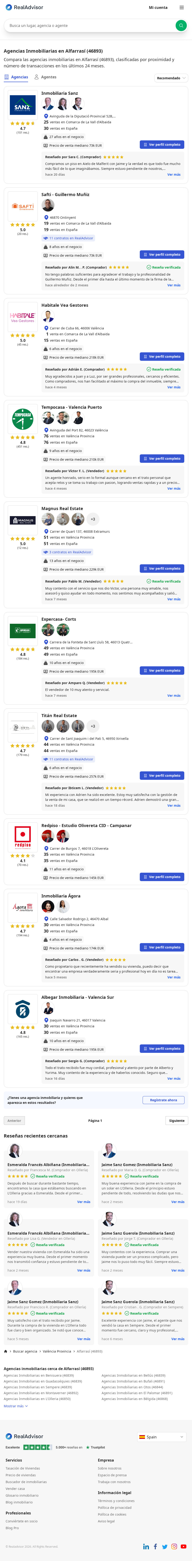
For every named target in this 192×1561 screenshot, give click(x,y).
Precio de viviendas (21, 1475)
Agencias (19, 77)
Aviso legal (106, 1521)
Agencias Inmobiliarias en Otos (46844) (132, 1387)
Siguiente (177, 1120)
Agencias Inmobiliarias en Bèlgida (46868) (135, 1399)
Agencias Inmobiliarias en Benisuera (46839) (39, 1375)
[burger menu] (181, 7)
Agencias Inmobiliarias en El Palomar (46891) (137, 1393)
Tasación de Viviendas (23, 1468)
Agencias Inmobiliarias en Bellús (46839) (133, 1375)
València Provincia (57, 1351)
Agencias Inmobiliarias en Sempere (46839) (38, 1387)
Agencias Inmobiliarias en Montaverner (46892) (41, 1393)
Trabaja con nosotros (114, 1482)
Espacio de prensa (112, 1475)
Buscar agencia (25, 1351)
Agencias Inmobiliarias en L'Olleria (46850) (37, 1399)
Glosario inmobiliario (22, 1495)
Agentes (48, 77)
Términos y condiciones (116, 1501)
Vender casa (15, 1488)
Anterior (14, 1120)
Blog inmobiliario (19, 1502)
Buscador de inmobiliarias (26, 1482)
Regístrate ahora (163, 1100)
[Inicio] (5, 1351)
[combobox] (96, 25)
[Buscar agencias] (181, 25)
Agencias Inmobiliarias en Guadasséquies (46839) (43, 1381)
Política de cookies (112, 1514)
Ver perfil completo (165, 144)
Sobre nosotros (110, 1468)
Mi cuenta (158, 7)
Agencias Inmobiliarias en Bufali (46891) (133, 1381)
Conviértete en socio (21, 1521)
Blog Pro (12, 1528)
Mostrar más (14, 1406)
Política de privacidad (115, 1507)
